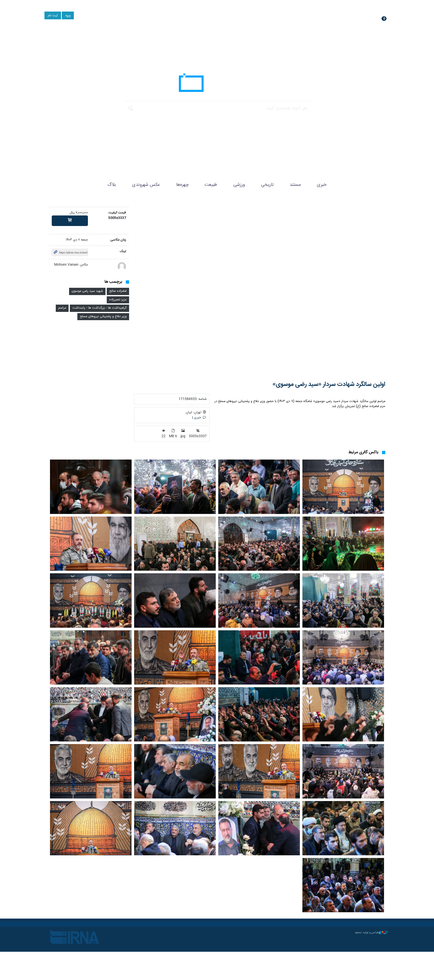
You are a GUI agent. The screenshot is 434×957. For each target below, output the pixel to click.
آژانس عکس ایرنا (217, 84)
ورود (68, 15)
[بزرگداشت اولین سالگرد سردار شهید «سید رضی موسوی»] (343, 487)
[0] (70, 220)
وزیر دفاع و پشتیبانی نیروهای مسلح (103, 316)
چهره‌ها (182, 185)
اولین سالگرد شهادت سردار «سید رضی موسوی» (329, 384)
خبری (322, 185)
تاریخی (267, 185)
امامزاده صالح (118, 291)
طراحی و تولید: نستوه (367, 932)
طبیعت (211, 185)
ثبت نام (53, 15)
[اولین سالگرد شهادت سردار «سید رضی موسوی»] (259, 290)
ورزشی (239, 185)
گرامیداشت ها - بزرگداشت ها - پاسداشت (99, 308)
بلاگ (111, 185)
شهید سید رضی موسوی (87, 291)
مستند (295, 185)
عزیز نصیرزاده (118, 299)
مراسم (62, 308)
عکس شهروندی (146, 185)
